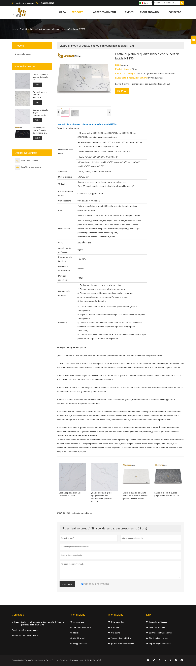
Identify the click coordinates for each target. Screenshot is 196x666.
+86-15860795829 (46, 3)
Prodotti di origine (123, 69)
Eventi (129, 12)
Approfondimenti (104, 12)
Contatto (174, 12)
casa (62, 12)
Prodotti (77, 12)
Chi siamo (115, 633)
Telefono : (16, 635)
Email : (15, 630)
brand (118, 65)
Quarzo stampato (23, 54)
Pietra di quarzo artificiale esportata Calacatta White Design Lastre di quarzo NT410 (40, 95)
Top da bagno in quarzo (160, 644)
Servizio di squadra (82, 627)
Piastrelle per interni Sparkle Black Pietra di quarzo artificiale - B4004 (41, 130)
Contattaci (115, 627)
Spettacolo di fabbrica (121, 638)
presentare (67, 584)
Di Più (37, 85)
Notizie (76, 633)
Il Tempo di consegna (125, 73)
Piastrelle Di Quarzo (158, 622)
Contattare (18, 614)
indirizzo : (16, 622)
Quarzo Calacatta (157, 627)
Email (122, 91)
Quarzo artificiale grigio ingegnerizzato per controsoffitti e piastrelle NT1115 (41, 112)
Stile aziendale (117, 622)
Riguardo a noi (149, 12)
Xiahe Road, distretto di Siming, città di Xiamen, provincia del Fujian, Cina (42, 623)
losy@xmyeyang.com (25, 3)
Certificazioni (79, 638)
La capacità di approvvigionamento (131, 78)
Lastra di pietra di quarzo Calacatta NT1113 (40, 77)
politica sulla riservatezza (122, 644)
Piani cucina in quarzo (159, 638)
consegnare (78, 622)
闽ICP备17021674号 (93, 660)
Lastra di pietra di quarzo (160, 633)
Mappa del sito (80, 644)
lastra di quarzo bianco (82, 513)
